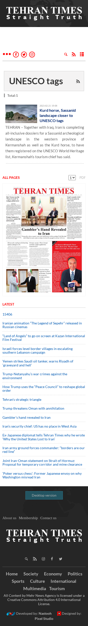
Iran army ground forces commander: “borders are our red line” (43, 450)
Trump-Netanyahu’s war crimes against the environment (34, 376)
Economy (53, 573)
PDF (82, 178)
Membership (28, 518)
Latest (8, 304)
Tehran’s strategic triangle (21, 399)
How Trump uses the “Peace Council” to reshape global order (43, 388)
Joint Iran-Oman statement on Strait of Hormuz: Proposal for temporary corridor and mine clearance (42, 462)
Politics (75, 573)
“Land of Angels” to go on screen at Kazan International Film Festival (43, 338)
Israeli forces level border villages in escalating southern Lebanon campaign (37, 350)
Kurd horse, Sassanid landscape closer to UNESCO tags (58, 115)
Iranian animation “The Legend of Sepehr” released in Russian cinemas (42, 325)
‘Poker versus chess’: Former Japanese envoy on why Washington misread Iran (42, 475)
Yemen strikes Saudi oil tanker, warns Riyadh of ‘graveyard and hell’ (37, 363)
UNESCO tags (36, 80)
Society (30, 573)
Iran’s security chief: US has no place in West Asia (39, 426)
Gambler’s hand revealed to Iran (26, 417)
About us (9, 518)
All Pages (11, 177)
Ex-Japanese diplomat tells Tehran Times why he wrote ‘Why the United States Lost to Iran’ (43, 437)
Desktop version (44, 495)
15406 (7, 314)
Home (12, 573)
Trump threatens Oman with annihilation (33, 408)
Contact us (48, 518)
